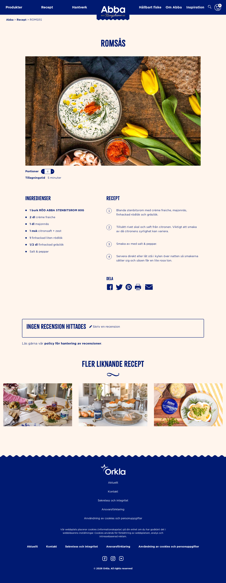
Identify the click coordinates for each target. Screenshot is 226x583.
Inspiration (195, 7)
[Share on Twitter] (119, 286)
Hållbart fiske (150, 7)
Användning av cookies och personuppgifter (113, 518)
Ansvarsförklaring (113, 509)
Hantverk (79, 7)
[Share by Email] (149, 286)
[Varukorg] (217, 7)
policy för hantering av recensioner (72, 343)
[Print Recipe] (138, 286)
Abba (9, 19)
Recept (47, 7)
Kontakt (113, 491)
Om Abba (174, 7)
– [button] (43, 171)
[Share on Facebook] (109, 286)
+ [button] (52, 171)
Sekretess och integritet (113, 500)
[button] (128, 286)
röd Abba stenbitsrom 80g (61, 210)
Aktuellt (113, 482)
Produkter (14, 7)
